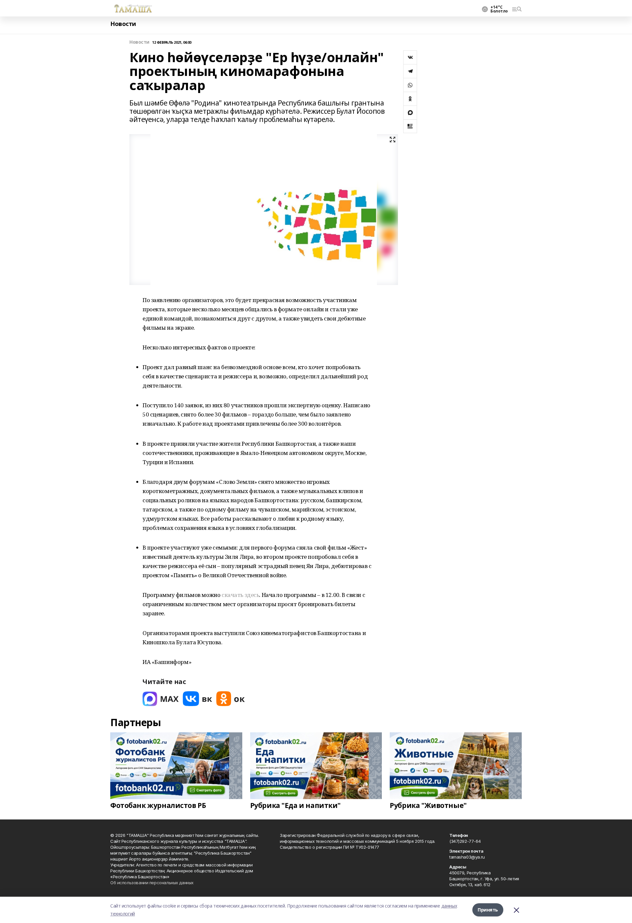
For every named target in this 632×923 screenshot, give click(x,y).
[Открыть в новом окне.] (161, 698)
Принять (488, 910)
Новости (123, 23)
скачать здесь (240, 595)
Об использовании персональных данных (152, 882)
